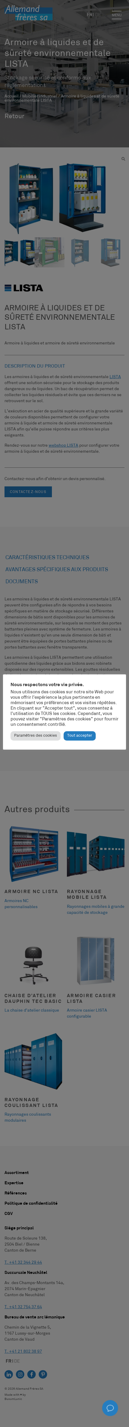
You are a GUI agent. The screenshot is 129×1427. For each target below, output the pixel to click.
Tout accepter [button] (79, 736)
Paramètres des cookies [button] (35, 736)
